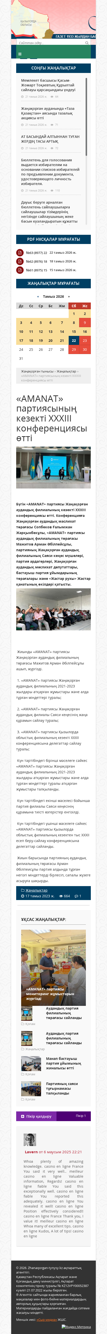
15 (74, 331)
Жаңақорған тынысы (72, 22)
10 (21, 331)
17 (21, 340)
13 (51, 331)
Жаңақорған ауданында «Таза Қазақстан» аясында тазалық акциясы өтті (47, 113)
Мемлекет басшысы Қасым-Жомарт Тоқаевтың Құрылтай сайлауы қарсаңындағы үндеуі (48, 85)
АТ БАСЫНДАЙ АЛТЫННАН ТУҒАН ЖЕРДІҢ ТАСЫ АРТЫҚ (50, 139)
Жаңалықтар (37, 890)
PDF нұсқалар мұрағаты (53, 239)
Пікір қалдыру (38, 1116)
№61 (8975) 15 (36, 270)
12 (41, 331)
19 (41, 340)
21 (62, 340)
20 (51, 340)
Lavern (31, 1151)
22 (74, 340)
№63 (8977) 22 (36, 252)
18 (31, 340)
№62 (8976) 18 (36, 261)
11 (31, 331)
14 (62, 331)
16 (85, 331)
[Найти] (87, 42)
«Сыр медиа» (47, 1319)
